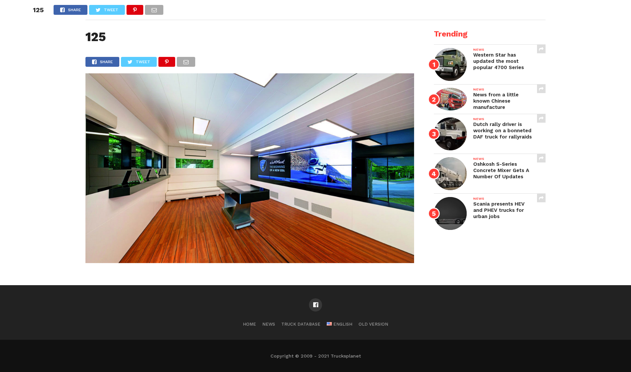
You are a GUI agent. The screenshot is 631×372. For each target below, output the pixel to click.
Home (249, 324)
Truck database (300, 324)
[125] (249, 261)
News (268, 324)
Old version (373, 324)
